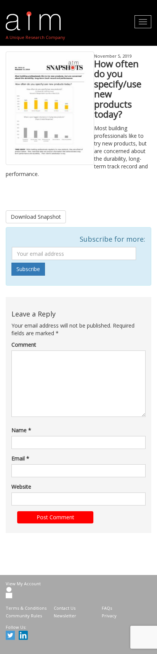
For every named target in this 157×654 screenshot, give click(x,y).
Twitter (11, 636)
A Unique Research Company (35, 37)
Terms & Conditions (26, 608)
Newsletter (65, 615)
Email (20, 458)
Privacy (109, 615)
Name (21, 430)
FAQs (107, 608)
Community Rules (24, 615)
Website (21, 486)
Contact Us (64, 608)
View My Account (23, 583)
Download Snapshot (36, 216)
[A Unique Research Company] (35, 21)
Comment (23, 344)
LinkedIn (24, 636)
